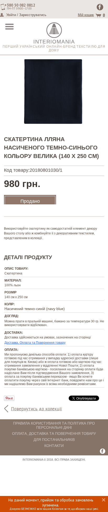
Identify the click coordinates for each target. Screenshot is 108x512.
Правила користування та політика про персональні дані (54, 425)
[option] (54, 91)
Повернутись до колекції (36, 409)
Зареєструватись (32, 15)
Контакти (54, 446)
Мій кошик (86, 15)
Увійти (11, 15)
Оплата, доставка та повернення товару (54, 433)
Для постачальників (54, 439)
